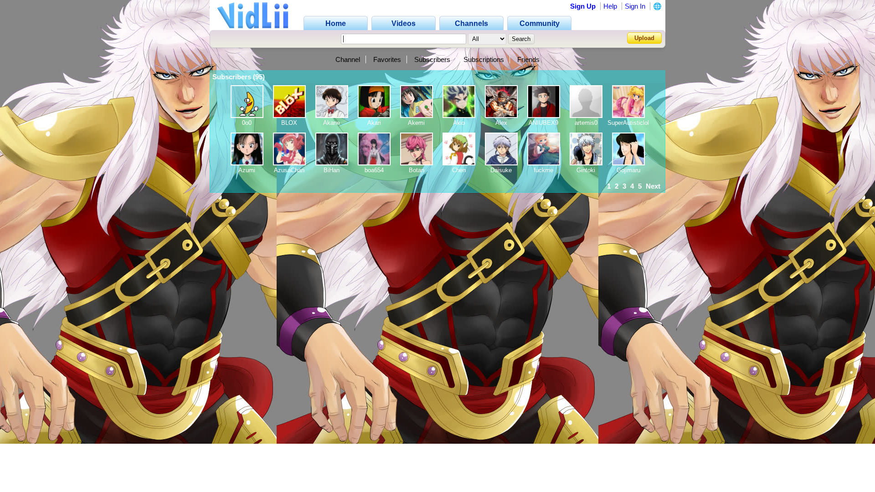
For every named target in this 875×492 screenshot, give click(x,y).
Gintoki (585, 170)
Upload (644, 38)
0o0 (247, 122)
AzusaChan (289, 170)
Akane (331, 122)
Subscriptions (483, 59)
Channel (347, 59)
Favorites (387, 59)
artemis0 (586, 122)
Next (653, 186)
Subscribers (432, 59)
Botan (416, 170)
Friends (528, 59)
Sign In (635, 6)
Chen (459, 170)
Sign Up (583, 6)
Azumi (246, 170)
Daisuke (501, 170)
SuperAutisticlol (628, 122)
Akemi (416, 122)
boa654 (374, 170)
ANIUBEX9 (543, 122)
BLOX (289, 122)
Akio (459, 122)
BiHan (332, 170)
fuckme (543, 170)
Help (610, 6)
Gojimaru (628, 170)
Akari (374, 122)
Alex (501, 122)
